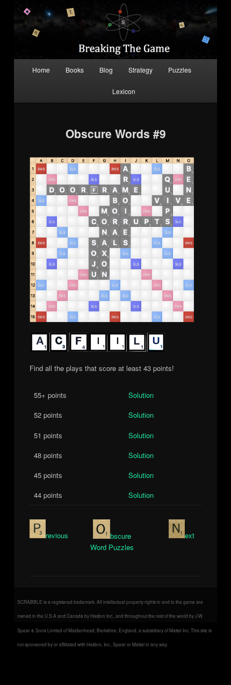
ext (189, 535)
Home (41, 69)
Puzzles (179, 69)
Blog (106, 69)
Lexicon (123, 91)
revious (57, 535)
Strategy (140, 69)
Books (75, 69)
